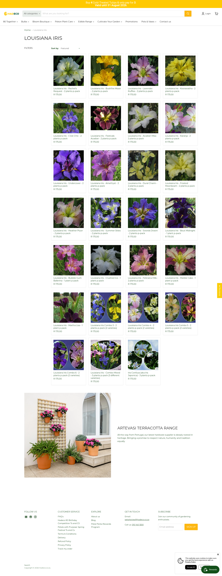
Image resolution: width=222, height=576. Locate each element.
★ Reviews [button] (219, 290)
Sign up (191, 527)
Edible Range (85, 21)
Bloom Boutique (41, 21)
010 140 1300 (138, 524)
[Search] (187, 14)
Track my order (65, 549)
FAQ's (60, 516)
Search (27, 565)
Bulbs (24, 21)
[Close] (218, 554)
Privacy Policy (64, 545)
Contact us (165, 21)
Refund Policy (64, 541)
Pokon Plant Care (64, 21)
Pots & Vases (148, 21)
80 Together (9, 21)
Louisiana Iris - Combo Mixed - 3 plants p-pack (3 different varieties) (105, 375)
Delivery (62, 537)
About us (95, 516)
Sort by (54, 48)
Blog (93, 520)
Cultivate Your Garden (109, 21)
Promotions (132, 21)
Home (27, 30)
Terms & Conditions (67, 534)
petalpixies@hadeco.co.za (137, 519)
